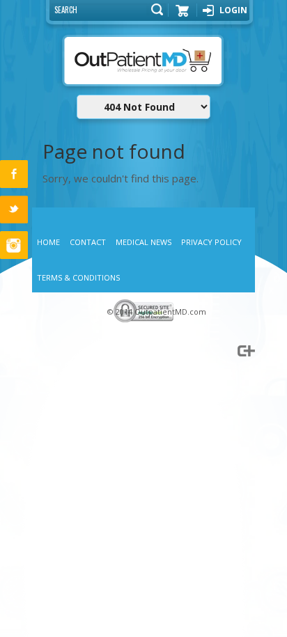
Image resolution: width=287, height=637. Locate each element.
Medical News (143, 242)
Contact (88, 242)
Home (48, 242)
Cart (182, 15)
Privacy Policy (211, 242)
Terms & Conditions (78, 277)
